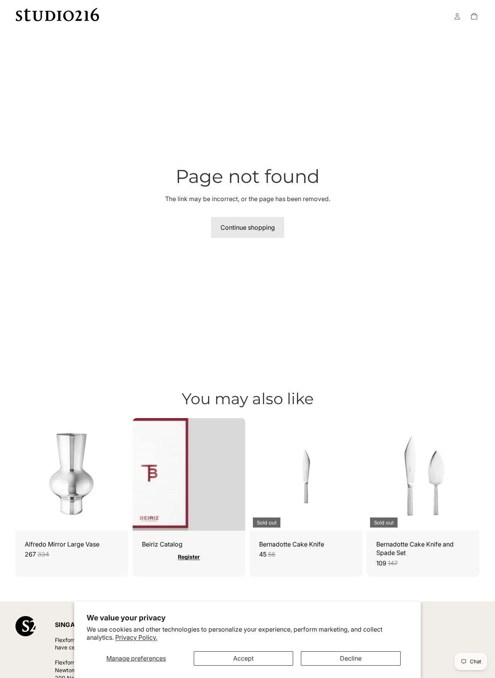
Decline (351, 658)
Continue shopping (247, 227)
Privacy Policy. (136, 637)
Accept (243, 658)
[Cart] (474, 16)
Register (189, 556)
